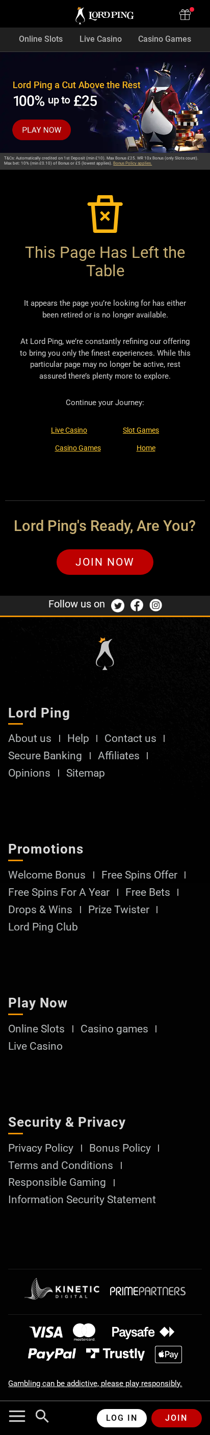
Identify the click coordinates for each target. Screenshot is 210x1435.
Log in (122, 1418)
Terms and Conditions (60, 1166)
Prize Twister (118, 910)
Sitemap (85, 773)
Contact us (130, 739)
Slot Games (141, 430)
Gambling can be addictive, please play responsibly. (95, 1383)
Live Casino (101, 39)
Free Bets (147, 892)
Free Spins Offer (139, 875)
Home (146, 448)
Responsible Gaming (57, 1182)
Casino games (114, 1029)
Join (176, 1418)
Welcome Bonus (47, 875)
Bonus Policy (120, 1148)
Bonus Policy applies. (132, 163)
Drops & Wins (40, 910)
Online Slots (41, 39)
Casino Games (164, 39)
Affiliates (119, 756)
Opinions (29, 773)
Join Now (105, 562)
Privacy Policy (40, 1148)
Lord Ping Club (43, 927)
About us (29, 739)
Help (78, 739)
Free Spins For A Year (59, 892)
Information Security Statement (82, 1200)
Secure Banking (45, 756)
